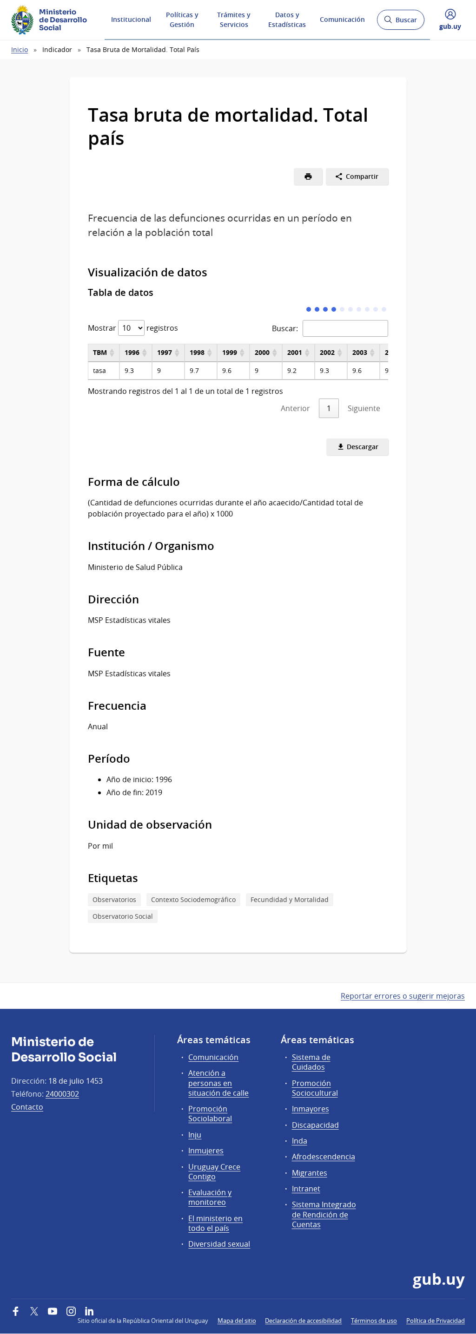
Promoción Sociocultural (315, 1088)
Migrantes (309, 1173)
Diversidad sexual (219, 1244)
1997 (164, 352)
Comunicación (342, 19)
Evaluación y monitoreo (209, 1197)
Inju (194, 1135)
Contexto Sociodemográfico (193, 899)
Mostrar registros (133, 328)
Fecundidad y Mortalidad (290, 899)
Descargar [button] (361, 447)
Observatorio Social (123, 916)
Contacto (27, 1107)
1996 (132, 352)
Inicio (19, 49)
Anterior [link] (295, 408)
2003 (359, 352)
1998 (197, 352)
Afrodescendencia (323, 1156)
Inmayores (310, 1109)
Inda (299, 1141)
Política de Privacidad (435, 1320)
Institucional (131, 19)
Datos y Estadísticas (287, 19)
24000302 (62, 1094)
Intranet (306, 1189)
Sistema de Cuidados (311, 1062)
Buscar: (285, 328)
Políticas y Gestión (182, 19)
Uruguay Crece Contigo (214, 1172)
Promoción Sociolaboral (210, 1114)
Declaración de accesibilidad (303, 1320)
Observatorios (114, 899)
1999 (229, 352)
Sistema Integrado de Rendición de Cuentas (324, 1214)
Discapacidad (315, 1125)
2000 (262, 352)
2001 (294, 352)
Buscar (400, 22)
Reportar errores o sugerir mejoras (403, 996)
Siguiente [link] (364, 408)
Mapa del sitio (237, 1320)
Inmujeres (206, 1150)
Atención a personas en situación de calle (218, 1083)
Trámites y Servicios (234, 19)
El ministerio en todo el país (215, 1223)
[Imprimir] (308, 176)
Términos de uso (374, 1320)
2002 (327, 352)
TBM (100, 352)
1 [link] (329, 408)
